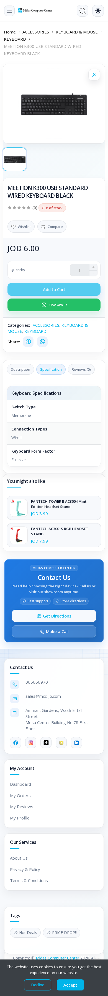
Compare (55, 226)
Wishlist (24, 226)
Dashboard (20, 784)
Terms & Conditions (29, 880)
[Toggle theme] (98, 10)
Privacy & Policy (25, 869)
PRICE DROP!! (64, 932)
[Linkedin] (76, 742)
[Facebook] (28, 341)
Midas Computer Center (57, 958)
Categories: (18, 325)
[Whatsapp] (42, 341)
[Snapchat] (61, 742)
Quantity (18, 269)
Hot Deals (28, 932)
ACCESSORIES (35, 32)
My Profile (20, 818)
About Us (19, 858)
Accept (70, 985)
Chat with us (58, 305)
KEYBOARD (15, 39)
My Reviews (21, 806)
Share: (13, 341)
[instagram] (30, 742)
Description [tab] (20, 369)
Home (10, 32)
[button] (9, 11)
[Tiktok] (46, 742)
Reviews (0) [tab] (81, 369)
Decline (37, 984)
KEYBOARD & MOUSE (77, 32)
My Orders (20, 795)
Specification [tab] (51, 369)
